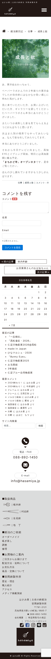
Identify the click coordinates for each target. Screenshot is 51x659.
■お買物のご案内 (13, 554)
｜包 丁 (16, 525)
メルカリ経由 (14, 397)
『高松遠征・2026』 (20, 340)
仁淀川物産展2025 (18, 360)
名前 (4, 217)
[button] (40, 426)
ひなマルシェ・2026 (20, 352)
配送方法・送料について (16, 563)
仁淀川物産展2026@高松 (22, 344)
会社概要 (19, 617)
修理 (4, 548)
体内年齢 (23, 261)
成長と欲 (29, 182)
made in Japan (17, 348)
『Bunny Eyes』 (17, 356)
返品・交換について (13, 571)
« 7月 (12, 325)
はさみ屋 (30, 382)
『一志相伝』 (15, 336)
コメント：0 (42, 182)
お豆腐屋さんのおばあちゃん (32, 268)
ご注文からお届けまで (14, 559)
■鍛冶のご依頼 (11, 532)
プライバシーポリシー (36, 621)
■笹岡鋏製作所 (11, 576)
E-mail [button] (25, 475)
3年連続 (12, 368)
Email (5, 230)
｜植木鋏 (16, 504)
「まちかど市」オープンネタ (19, 161)
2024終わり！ (15, 382)
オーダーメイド (11, 536)
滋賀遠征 (12, 404)
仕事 (20, 182)
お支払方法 (8, 567)
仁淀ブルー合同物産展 (20, 372)
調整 (4, 544)
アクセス (7, 589)
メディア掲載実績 (12, 593)
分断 (10, 411)
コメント (9, 198)
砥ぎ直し (7, 540)
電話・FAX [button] (25, 451)
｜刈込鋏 (24, 511)
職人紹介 (7, 585)
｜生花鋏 (16, 518)
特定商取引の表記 (37, 617)
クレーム (12, 390)
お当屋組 (13, 364)
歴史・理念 (8, 581)
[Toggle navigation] (44, 10)
